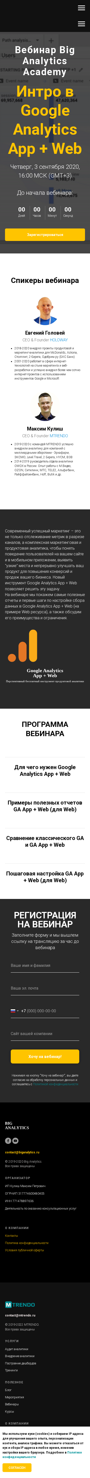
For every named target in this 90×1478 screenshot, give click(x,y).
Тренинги (11, 1370)
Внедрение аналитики (19, 1356)
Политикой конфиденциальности (55, 1084)
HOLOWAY (59, 340)
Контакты (11, 1236)
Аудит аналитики (16, 1349)
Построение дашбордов (20, 1363)
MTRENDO (59, 435)
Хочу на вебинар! (45, 1056)
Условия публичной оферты (24, 1250)
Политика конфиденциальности (26, 1243)
